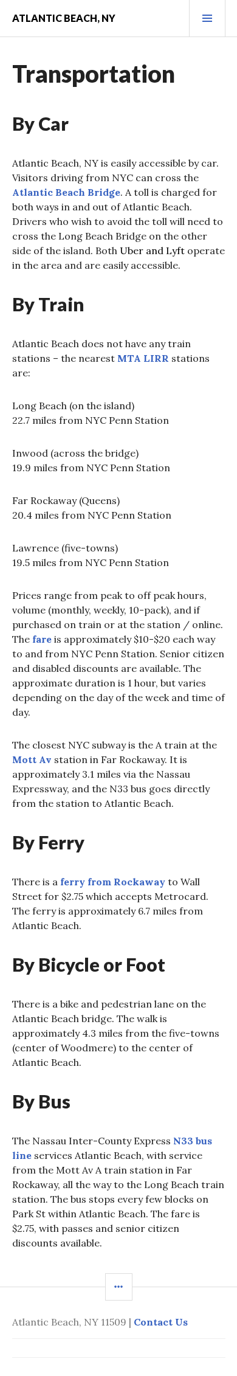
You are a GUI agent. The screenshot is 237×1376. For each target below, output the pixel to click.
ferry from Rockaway (112, 882)
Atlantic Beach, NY (63, 18)
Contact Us (161, 1322)
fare (42, 639)
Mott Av (32, 759)
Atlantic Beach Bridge (66, 192)
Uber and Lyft (152, 250)
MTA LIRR (143, 358)
